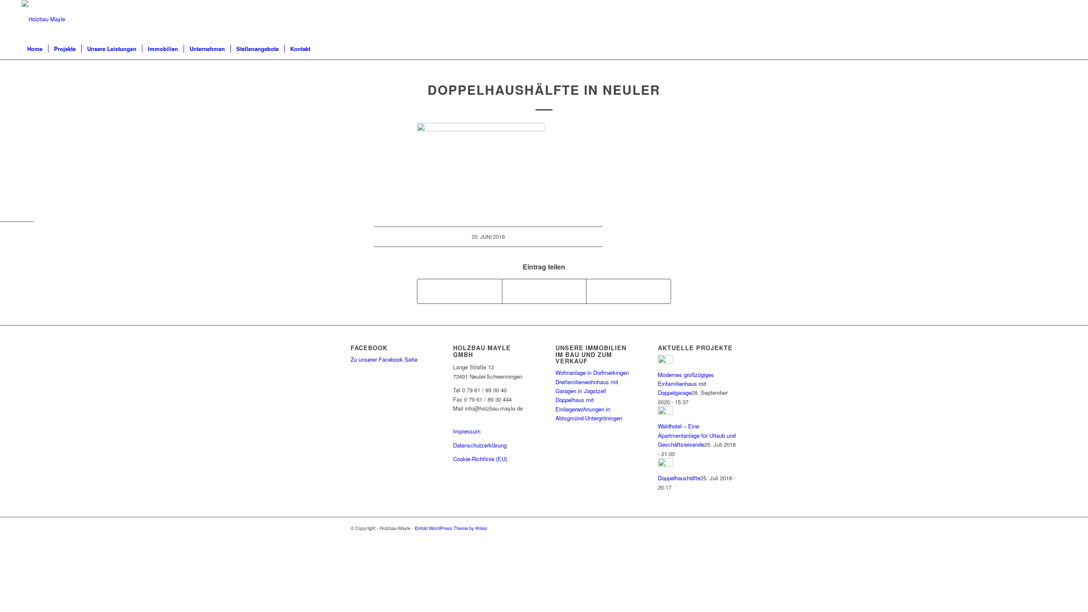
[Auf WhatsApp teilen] (544, 291)
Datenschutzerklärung (480, 445)
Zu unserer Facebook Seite (384, 359)
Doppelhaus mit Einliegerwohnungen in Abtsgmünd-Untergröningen (588, 409)
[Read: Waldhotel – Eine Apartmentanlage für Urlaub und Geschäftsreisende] (665, 412)
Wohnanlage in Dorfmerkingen (592, 372)
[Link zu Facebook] (1060, 19)
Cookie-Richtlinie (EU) (480, 459)
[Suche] (1060, 49)
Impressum (467, 431)
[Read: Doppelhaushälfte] (665, 464)
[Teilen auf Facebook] (459, 291)
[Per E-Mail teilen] (628, 291)
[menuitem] (35, 49)
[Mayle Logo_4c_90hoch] (43, 19)
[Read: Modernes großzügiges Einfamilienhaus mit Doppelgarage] (665, 361)
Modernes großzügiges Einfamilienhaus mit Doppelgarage (686, 384)
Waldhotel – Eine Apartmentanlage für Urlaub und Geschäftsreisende (697, 435)
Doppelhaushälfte (679, 478)
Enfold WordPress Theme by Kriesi (451, 527)
